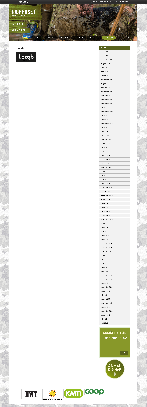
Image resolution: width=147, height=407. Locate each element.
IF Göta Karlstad (122, 2)
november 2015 (106, 215)
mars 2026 (105, 52)
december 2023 (106, 88)
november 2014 (106, 247)
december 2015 (106, 211)
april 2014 (104, 263)
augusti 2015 (105, 223)
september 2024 (107, 80)
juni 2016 (104, 203)
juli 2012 (104, 319)
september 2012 (107, 311)
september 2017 (107, 167)
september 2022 (107, 100)
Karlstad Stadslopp (106, 2)
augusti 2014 (105, 255)
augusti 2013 (105, 291)
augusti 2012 (105, 315)
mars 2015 (105, 235)
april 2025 (104, 72)
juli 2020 (104, 116)
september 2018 (107, 139)
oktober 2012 (105, 307)
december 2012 (106, 303)
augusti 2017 (105, 171)
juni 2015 (104, 227)
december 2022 (106, 96)
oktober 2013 (105, 283)
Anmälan (109, 38)
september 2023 (107, 92)
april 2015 (104, 231)
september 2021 (107, 104)
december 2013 (106, 275)
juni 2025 (104, 68)
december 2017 (106, 159)
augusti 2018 (105, 143)
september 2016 (107, 195)
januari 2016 (105, 207)
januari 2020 (105, 120)
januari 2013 (105, 299)
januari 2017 (105, 183)
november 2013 (106, 279)
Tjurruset (94, 2)
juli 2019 (104, 127)
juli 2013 (104, 295)
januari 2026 (105, 56)
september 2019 (107, 124)
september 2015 (107, 219)
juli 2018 (104, 147)
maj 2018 (104, 151)
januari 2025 (105, 76)
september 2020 (107, 112)
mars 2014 (105, 267)
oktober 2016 (105, 191)
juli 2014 (104, 259)
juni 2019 (104, 131)
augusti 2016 (105, 199)
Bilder (64, 38)
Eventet (51, 38)
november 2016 (106, 187)
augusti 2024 (105, 84)
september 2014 (107, 251)
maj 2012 (104, 323)
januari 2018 (105, 155)
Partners (79, 38)
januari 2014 (105, 271)
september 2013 (107, 287)
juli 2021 (104, 108)
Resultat (94, 38)
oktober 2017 (105, 163)
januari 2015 (105, 239)
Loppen (37, 38)
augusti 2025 (105, 64)
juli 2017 (104, 175)
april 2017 (104, 179)
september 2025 (107, 60)
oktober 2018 (105, 135)
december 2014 (106, 243)
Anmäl (124, 352)
